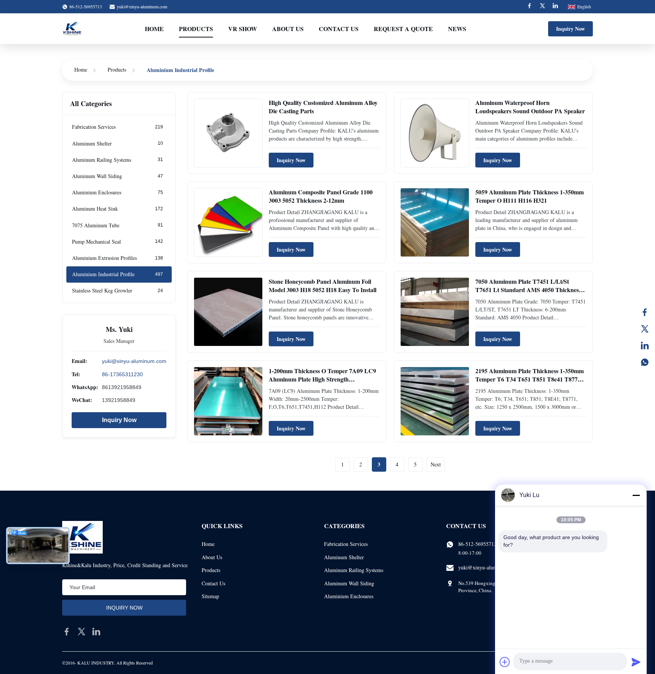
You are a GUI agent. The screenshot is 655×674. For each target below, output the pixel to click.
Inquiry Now (570, 29)
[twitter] (81, 631)
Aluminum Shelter (344, 557)
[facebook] (66, 631)
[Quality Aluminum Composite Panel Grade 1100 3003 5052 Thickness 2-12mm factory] (228, 222)
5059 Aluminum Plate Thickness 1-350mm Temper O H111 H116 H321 (529, 196)
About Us (288, 28)
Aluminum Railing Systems (353, 570)
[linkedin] (96, 631)
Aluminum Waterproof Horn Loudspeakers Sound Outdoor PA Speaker (530, 106)
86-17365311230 (122, 374)
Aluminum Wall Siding (349, 583)
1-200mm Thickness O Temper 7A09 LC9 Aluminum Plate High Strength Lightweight (322, 379)
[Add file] (505, 662)
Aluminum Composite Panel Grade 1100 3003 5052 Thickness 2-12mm (321, 196)
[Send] (636, 662)
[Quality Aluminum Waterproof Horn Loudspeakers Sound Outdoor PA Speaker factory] (434, 133)
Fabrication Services (346, 543)
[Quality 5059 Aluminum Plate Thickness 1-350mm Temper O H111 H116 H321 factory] (434, 222)
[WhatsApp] (644, 362)
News (457, 28)
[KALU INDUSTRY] (72, 29)
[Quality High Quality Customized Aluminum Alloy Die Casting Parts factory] (228, 133)
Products (196, 28)
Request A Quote (403, 28)
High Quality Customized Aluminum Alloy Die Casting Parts (323, 106)
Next (436, 464)
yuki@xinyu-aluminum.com (142, 6)
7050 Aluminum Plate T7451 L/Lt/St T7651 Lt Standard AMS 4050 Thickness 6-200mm (528, 290)
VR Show (242, 28)
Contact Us (339, 28)
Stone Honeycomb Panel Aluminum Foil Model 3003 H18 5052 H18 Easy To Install (322, 285)
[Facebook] (530, 7)
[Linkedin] (555, 7)
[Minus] (636, 495)
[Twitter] (542, 7)
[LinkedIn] (644, 345)
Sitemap (210, 596)
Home (154, 28)
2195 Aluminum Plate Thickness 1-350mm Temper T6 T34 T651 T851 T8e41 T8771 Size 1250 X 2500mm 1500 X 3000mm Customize (529, 383)
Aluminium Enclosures (348, 596)
